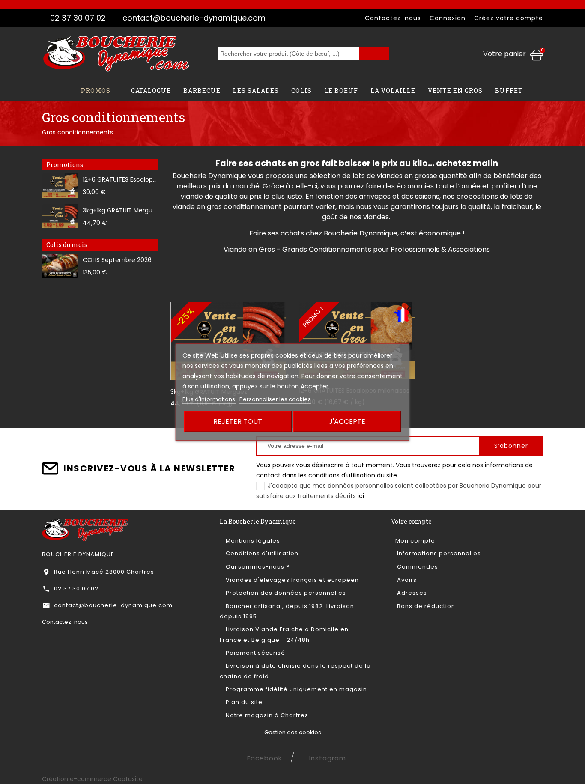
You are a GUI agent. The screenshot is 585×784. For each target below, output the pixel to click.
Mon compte (415, 541)
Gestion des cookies (292, 732)
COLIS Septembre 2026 (117, 260)
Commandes (416, 567)
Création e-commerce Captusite (92, 779)
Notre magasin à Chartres (266, 715)
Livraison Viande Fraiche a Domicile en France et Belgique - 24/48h (284, 634)
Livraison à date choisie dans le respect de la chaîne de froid (295, 671)
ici (361, 496)
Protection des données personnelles (285, 593)
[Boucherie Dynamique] (85, 529)
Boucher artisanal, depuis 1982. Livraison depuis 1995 (287, 611)
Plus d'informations (209, 399)
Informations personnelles (438, 553)
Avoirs (406, 580)
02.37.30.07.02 (76, 588)
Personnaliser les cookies (275, 399)
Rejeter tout (237, 421)
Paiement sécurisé (254, 653)
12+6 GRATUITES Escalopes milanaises (138, 179)
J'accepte (347, 421)
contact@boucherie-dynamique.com (194, 17)
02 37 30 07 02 (78, 17)
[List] (197, 275)
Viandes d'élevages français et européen (291, 580)
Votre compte (411, 521)
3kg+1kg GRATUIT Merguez (121, 210)
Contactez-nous (393, 18)
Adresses (411, 593)
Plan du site (243, 702)
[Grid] (183, 275)
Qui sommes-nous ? (257, 567)
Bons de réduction (425, 606)
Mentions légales (252, 541)
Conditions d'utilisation (261, 553)
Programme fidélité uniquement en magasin (295, 689)
